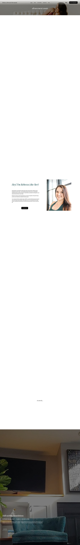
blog (49, 2)
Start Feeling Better (73, 2)
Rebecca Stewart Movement (9, 2)
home (31, 2)
